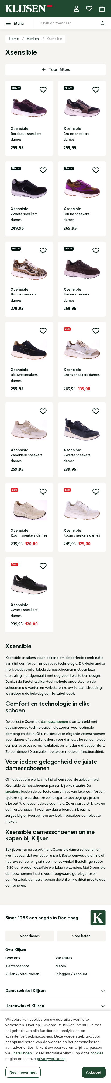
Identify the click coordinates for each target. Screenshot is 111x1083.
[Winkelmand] (102, 9)
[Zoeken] (103, 23)
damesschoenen (54, 722)
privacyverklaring (51, 1059)
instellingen (22, 1053)
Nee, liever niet (23, 1072)
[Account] (76, 9)
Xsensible (54, 38)
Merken (33, 38)
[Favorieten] (89, 9)
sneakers (12, 792)
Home (14, 38)
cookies (97, 1053)
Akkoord (94, 1072)
